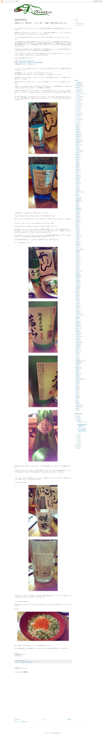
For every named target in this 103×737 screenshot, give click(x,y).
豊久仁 (77, 359)
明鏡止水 (78, 374)
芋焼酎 (77, 133)
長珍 (77, 293)
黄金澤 (77, 149)
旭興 (77, 124)
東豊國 (77, 318)
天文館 (77, 303)
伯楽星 (77, 331)
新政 (77, 252)
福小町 (77, 352)
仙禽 (77, 267)
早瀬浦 (77, 274)
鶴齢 (77, 298)
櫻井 (77, 401)
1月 (78, 442)
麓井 (77, 392)
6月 (78, 419)
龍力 (77, 390)
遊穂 (77, 377)
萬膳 (77, 408)
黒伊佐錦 (78, 198)
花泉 (77, 156)
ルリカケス (78, 119)
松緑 (77, 242)
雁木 (77, 174)
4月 (78, 436)
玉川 (77, 185)
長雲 (77, 292)
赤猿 (77, 262)
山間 (77, 215)
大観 (77, 283)
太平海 (77, 282)
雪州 (77, 265)
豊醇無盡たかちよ (80, 360)
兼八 (77, 193)
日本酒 (77, 326)
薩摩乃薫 (78, 210)
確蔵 (77, 170)
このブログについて (80, 23)
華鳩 (77, 160)
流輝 (77, 383)
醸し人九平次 (79, 249)
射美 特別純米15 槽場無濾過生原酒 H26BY (82, 425)
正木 (77, 259)
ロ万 (77, 121)
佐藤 (77, 205)
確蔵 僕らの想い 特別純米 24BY (26, 61)
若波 (77, 228)
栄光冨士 (78, 134)
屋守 (77, 152)
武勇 (77, 347)
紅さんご (78, 196)
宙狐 (77, 288)
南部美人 (78, 321)
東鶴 (77, 316)
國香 (77, 398)
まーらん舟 (78, 113)
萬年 (77, 410)
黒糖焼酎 (78, 200)
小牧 (77, 239)
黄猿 (77, 147)
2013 (77, 446)
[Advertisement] (44, 713)
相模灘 (77, 275)
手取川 (77, 229)
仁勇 (77, 254)
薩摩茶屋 (78, 208)
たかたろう (78, 103)
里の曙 (77, 382)
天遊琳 (77, 306)
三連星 (77, 213)
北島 (77, 365)
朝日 (77, 290)
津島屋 (77, 295)
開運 (77, 165)
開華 (77, 167)
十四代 (77, 234)
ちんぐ (19, 662)
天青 (77, 301)
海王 (77, 162)
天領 (77, 308)
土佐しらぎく (79, 315)
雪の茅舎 (78, 264)
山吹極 (77, 216)
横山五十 (23, 662)
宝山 (77, 356)
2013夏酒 (78, 82)
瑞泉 (77, 255)
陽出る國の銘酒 (79, 379)
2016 (77, 416)
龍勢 (77, 388)
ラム (77, 116)
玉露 (77, 187)
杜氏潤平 (78, 313)
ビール (77, 110)
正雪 (77, 257)
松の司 (77, 241)
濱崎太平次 (78, 406)
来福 (77, 380)
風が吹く (78, 351)
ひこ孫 (77, 111)
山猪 (77, 218)
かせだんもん (79, 92)
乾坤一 (77, 172)
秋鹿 (77, 233)
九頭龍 (77, 190)
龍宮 (32, 662)
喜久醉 (77, 177)
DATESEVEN (79, 85)
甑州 (77, 203)
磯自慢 (77, 129)
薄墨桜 (77, 334)
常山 (77, 247)
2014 (77, 444)
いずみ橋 (78, 90)
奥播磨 (77, 142)
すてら (77, 101)
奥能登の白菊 (79, 141)
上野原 (77, 246)
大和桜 (77, 285)
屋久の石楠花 (79, 151)
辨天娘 (77, 397)
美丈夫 (77, 341)
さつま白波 (78, 100)
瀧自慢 (77, 287)
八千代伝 (78, 336)
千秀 (77, 269)
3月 (78, 438)
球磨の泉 (78, 182)
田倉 (77, 311)
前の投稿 (69, 719)
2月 (78, 440)
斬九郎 (77, 219)
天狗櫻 (77, 300)
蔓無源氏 (78, 369)
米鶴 (77, 354)
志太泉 (77, 221)
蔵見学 (77, 277)
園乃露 (77, 139)
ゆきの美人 (78, 114)
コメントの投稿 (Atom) (22, 721)
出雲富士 (78, 236)
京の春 (77, 183)
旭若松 (77, 126)
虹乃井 (77, 323)
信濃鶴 (77, 251)
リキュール (78, 118)
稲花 (77, 131)
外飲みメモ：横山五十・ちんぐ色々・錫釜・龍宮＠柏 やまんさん (81, 430)
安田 (77, 128)
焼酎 (77, 244)
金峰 (77, 188)
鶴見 (77, 296)
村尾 (77, 278)
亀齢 (77, 178)
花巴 (77, 159)
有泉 (77, 375)
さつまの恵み (79, 96)
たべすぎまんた (79, 25)
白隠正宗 (78, 333)
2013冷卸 (78, 84)
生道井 (77, 260)
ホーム (43, 719)
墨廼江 (77, 367)
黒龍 (77, 201)
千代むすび (78, 270)
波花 (77, 329)
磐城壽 (77, 339)
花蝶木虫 (78, 157)
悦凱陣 (77, 136)
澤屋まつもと (79, 405)
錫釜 (29, 662)
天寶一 (77, 310)
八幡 (77, 338)
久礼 (77, 180)
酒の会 (77, 231)
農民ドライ (78, 328)
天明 (77, 305)
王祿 (77, 146)
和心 (77, 393)
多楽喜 (77, 280)
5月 (78, 434)
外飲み (27, 662)
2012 (77, 448)
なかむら (78, 108)
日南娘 (77, 324)
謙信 (77, 195)
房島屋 (77, 364)
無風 (77, 372)
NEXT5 (77, 87)
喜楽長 (77, 175)
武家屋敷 (78, 346)
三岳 (77, 211)
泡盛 (77, 357)
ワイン (77, 123)
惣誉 (77, 272)
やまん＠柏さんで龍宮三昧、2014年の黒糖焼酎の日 (31, 62)
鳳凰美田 (78, 362)
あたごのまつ (79, 89)
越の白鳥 (78, 137)
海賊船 (77, 164)
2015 (77, 418)
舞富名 (77, 349)
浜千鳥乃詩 (78, 342)
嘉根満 (77, 154)
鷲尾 (77, 395)
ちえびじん (78, 105)
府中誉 (77, 344)
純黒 (77, 237)
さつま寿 (78, 98)
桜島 (77, 206)
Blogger (58, 733)
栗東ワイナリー (79, 192)
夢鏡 (77, 370)
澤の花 (77, 403)
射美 (77, 223)
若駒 (77, 226)
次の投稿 (17, 719)
